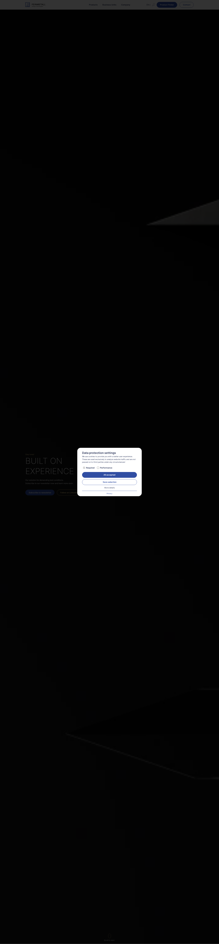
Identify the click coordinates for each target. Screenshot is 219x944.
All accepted (109, 475)
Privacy (109, 493)
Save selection (109, 482)
